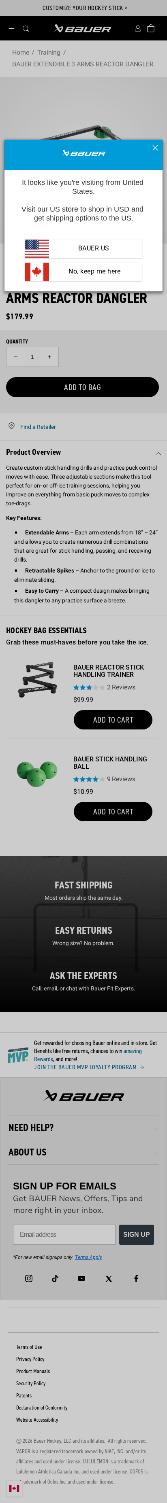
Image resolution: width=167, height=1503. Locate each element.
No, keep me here (94, 271)
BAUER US (93, 248)
